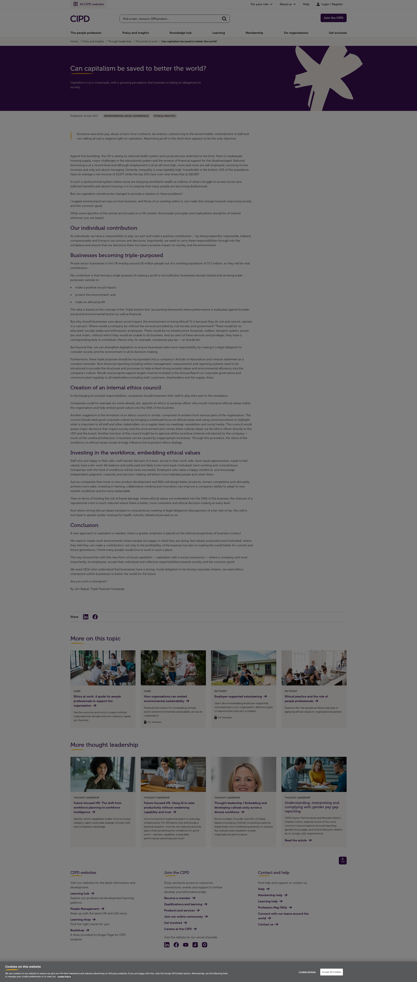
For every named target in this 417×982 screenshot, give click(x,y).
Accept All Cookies (331, 972)
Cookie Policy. (64, 976)
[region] (208, 972)
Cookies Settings (307, 972)
